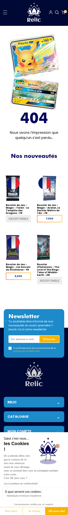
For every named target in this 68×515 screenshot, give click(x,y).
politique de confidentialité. (26, 351)
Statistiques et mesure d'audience (24, 495)
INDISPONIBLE (18, 218)
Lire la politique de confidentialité (21, 483)
